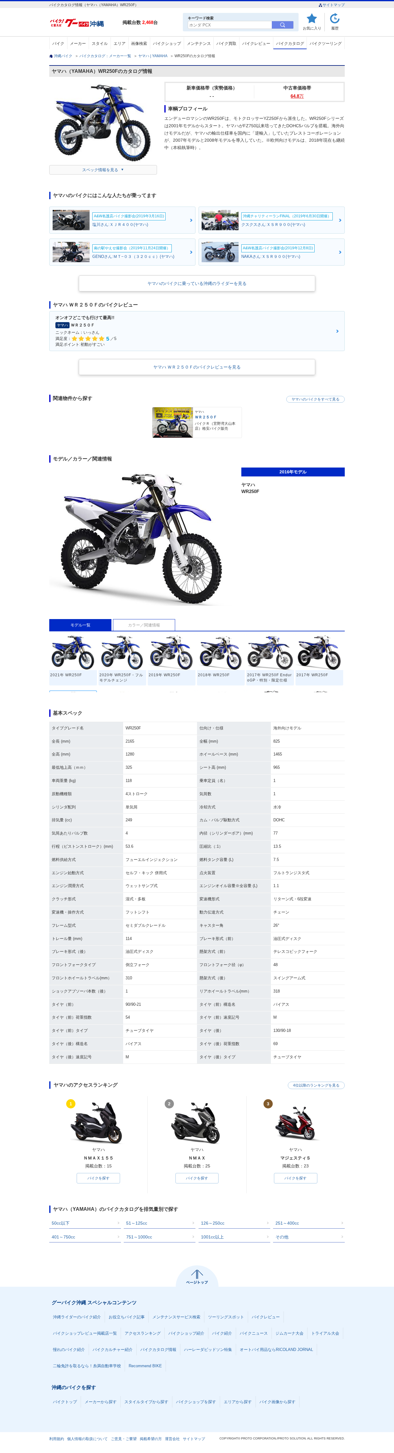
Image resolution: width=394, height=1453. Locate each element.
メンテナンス (199, 43)
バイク (58, 43)
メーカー (78, 43)
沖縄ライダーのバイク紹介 (77, 1317)
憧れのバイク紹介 (69, 1349)
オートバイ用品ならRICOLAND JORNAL (276, 1349)
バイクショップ (167, 43)
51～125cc (136, 1223)
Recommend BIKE (145, 1366)
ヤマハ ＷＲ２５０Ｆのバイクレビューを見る (197, 367)
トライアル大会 (325, 1333)
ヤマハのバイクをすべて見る (315, 399)
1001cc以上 (212, 1236)
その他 (281, 1236)
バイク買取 (226, 43)
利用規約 (56, 1439)
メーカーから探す (101, 1402)
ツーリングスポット (226, 1317)
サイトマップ (334, 5)
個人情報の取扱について (87, 1439)
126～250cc (212, 1223)
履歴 (335, 28)
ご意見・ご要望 (124, 1439)
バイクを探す (98, 1178)
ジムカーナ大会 (289, 1333)
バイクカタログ (290, 43)
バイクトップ (65, 1402)
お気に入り (312, 28)
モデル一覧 (80, 625)
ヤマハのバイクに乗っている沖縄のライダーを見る (197, 283)
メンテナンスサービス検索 (176, 1317)
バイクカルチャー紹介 (113, 1349)
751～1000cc (139, 1236)
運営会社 (172, 1439)
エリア (120, 43)
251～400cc (287, 1223)
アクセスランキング (143, 1333)
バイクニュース (254, 1333)
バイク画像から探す (277, 1402)
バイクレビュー (256, 43)
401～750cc (63, 1236)
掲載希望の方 (151, 1439)
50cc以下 (61, 1223)
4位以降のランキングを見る (316, 1085)
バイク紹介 (222, 1333)
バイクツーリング (326, 43)
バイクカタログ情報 (158, 1349)
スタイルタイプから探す (146, 1402)
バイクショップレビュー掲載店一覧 (85, 1333)
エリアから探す (238, 1402)
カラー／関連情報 (144, 625)
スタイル (100, 43)
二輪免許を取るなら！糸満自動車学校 (87, 1366)
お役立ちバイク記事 (127, 1317)
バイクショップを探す (196, 1402)
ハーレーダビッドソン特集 (208, 1349)
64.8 (297, 96)
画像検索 (139, 43)
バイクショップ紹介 (186, 1333)
